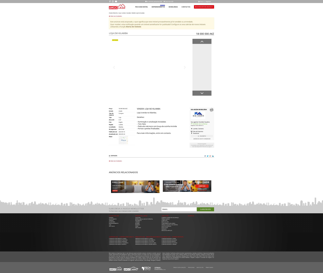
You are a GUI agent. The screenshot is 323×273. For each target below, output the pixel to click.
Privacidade (191, 267)
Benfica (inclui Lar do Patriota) (144, 219)
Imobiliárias (173, 7)
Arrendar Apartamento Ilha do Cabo (145, 243)
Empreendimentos (158, 7)
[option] (149, 67)
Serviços (164, 229)
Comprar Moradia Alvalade (169, 240)
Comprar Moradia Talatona (169, 243)
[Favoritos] (202, 136)
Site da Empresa (198, 131)
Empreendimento (113, 223)
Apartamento (113, 219)
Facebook (196, 133)
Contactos (186, 7)
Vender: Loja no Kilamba (138, 13)
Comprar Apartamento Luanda (117, 238)
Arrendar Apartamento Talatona (144, 241)
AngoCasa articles (167, 230)
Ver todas (138, 227)
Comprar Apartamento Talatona (118, 240)
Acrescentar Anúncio (204, 7)
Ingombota (138, 220)
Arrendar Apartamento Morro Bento (146, 244)
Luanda (124, 13)
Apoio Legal (165, 227)
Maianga (137, 225)
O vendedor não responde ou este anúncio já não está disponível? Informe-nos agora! (202, 145)
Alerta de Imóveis (133, 27)
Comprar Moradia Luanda (169, 238)
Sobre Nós (164, 220)
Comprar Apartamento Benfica (117, 244)
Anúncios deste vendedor (201, 139)
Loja (120, 13)
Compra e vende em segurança (170, 217)
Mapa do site (165, 222)
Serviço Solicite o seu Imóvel (170, 225)
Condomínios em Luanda (168, 223)
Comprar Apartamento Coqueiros (118, 243)
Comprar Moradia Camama (169, 244)
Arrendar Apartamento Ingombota (145, 240)
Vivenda (111, 217)
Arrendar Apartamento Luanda (144, 238)
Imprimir (114, 156)
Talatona (138, 217)
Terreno (111, 220)
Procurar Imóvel (141, 7)
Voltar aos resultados (116, 16)
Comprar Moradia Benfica (169, 241)
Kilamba (129, 13)
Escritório (112, 222)
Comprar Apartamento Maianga (118, 241)
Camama (137, 222)
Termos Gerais (166, 219)
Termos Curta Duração (179, 267)
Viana (136, 226)
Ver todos (112, 226)
